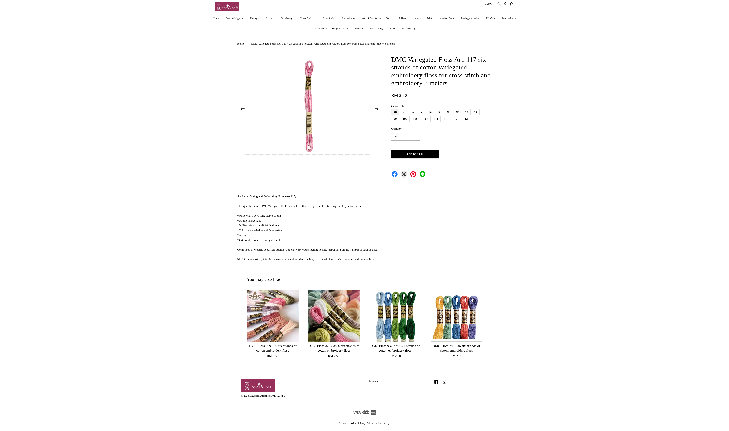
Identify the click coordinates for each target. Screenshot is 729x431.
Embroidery (347, 18)
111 (436, 118)
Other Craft (319, 28)
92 (457, 112)
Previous (242, 108)
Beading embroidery (470, 18)
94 (475, 112)
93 (466, 112)
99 (395, 118)
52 (413, 112)
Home (216, 18)
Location (374, 381)
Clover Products (307, 18)
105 (405, 118)
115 (446, 118)
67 (430, 112)
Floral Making (376, 28)
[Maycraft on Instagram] (444, 383)
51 (404, 112)
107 (426, 118)
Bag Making (286, 18)
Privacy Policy (365, 423)
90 (448, 112)
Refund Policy (382, 423)
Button (392, 28)
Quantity (396, 128)
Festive (358, 28)
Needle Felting (408, 28)
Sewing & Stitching (369, 18)
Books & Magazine (234, 18)
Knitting (253, 18)
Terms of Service (347, 423)
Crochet (269, 18)
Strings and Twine (340, 28)
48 (395, 112)
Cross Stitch (328, 18)
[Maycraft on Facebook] (436, 383)
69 (439, 112)
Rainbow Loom (509, 18)
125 (467, 118)
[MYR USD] (488, 4)
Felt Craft (490, 18)
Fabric (430, 18)
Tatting (389, 18)
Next (376, 108)
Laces (416, 18)
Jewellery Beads (446, 18)
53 (422, 112)
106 (415, 118)
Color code (397, 106)
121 (456, 118)
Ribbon (402, 18)
